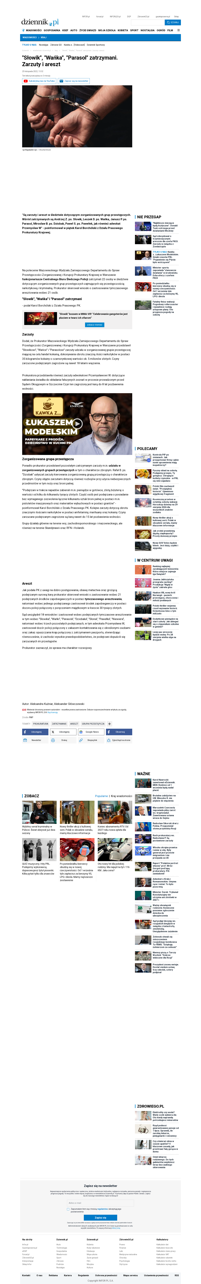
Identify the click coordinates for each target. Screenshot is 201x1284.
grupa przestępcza (93, 724)
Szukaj (175, 22)
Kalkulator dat (162, 1244)
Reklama (53, 1275)
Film (88, 1261)
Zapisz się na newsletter (76, 81)
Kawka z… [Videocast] (74, 45)
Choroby (123, 1258)
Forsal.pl (25, 1254)
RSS (177, 1275)
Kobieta (90, 1244)
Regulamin (83, 1275)
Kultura (90, 1267)
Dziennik (25, 50)
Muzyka (90, 1264)
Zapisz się (100, 1217)
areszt (74, 724)
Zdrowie (60, 1261)
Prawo (122, 1244)
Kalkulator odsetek (165, 1258)
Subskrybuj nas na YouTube (42, 81)
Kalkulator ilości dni (165, 1248)
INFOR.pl (86, 16)
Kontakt (26, 1275)
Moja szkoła (92, 1254)
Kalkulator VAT (163, 1254)
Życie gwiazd (92, 1258)
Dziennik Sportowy (96, 45)
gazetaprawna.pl (163, 16)
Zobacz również (94, 324)
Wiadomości (30, 37)
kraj (56, 50)
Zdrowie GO (56, 45)
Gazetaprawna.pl (29, 1248)
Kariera (68, 1275)
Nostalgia (43, 45)
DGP (129, 16)
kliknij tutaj (116, 1228)
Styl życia (123, 1264)
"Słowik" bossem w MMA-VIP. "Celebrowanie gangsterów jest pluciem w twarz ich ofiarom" (93, 316)
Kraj (43, 37)
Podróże (60, 1264)
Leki (121, 1251)
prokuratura (40, 724)
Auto (58, 1244)
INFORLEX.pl (115, 16)
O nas (39, 1275)
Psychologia (124, 1261)
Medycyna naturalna (128, 1254)
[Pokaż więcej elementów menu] (178, 30)
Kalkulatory (162, 1239)
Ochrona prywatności (106, 1275)
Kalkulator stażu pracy (166, 1251)
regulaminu (102, 1209)
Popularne (101, 796)
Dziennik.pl (62, 1239)
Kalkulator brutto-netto (166, 1261)
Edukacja (91, 1251)
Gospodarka (61, 1251)
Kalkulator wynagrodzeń (167, 1264)
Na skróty (27, 1239)
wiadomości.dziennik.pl (42, 50)
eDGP (24, 1251)
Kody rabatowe (93, 1248)
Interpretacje (27, 1261)
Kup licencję (53, 712)
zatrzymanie (59, 724)
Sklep (176, 16)
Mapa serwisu (130, 1275)
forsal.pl (99, 16)
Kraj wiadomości (121, 796)
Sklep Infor (27, 1264)
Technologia (61, 1248)
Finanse (122, 1248)
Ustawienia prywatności (156, 1275)
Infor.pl (25, 1244)
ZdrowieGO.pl (143, 16)
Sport (58, 1258)
